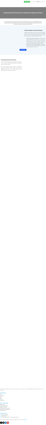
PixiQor (25, 419)
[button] (38, 1)
